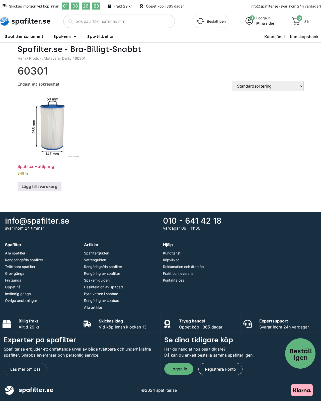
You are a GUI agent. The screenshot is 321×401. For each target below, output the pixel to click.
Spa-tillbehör (100, 36)
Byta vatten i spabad (101, 294)
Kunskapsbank (304, 36)
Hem (22, 58)
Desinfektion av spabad (103, 287)
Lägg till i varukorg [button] (39, 186)
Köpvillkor (171, 260)
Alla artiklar (93, 307)
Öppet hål (13, 287)
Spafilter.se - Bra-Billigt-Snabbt (79, 49)
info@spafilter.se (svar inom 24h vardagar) (286, 6)
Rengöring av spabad (101, 300)
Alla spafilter (15, 253)
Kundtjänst (274, 36)
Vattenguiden (95, 260)
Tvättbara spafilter (20, 266)
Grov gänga (14, 273)
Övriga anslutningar (21, 300)
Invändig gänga (18, 294)
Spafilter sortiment (24, 36)
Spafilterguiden (96, 253)
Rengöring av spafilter (102, 273)
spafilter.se (31, 21)
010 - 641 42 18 (192, 221)
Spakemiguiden (97, 280)
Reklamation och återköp (183, 266)
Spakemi (62, 36)
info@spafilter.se (37, 221)
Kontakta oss (173, 280)
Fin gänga (13, 280)
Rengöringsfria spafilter (24, 260)
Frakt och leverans (178, 273)
